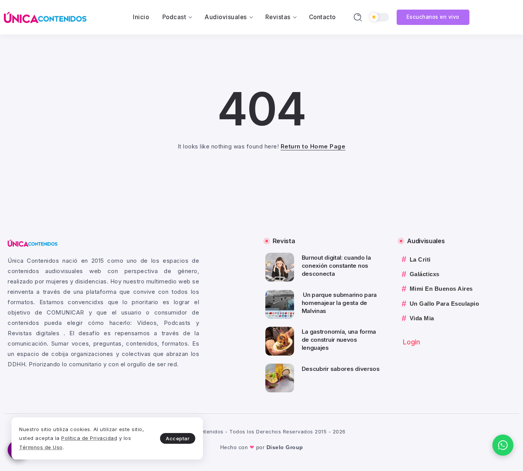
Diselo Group (284, 447)
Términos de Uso (41, 447)
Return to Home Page (313, 146)
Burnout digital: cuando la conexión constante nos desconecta (336, 265)
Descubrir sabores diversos (341, 368)
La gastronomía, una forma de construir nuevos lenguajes (339, 339)
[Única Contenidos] (45, 16)
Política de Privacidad (89, 438)
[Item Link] (279, 267)
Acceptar (178, 438)
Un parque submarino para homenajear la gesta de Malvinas (339, 303)
